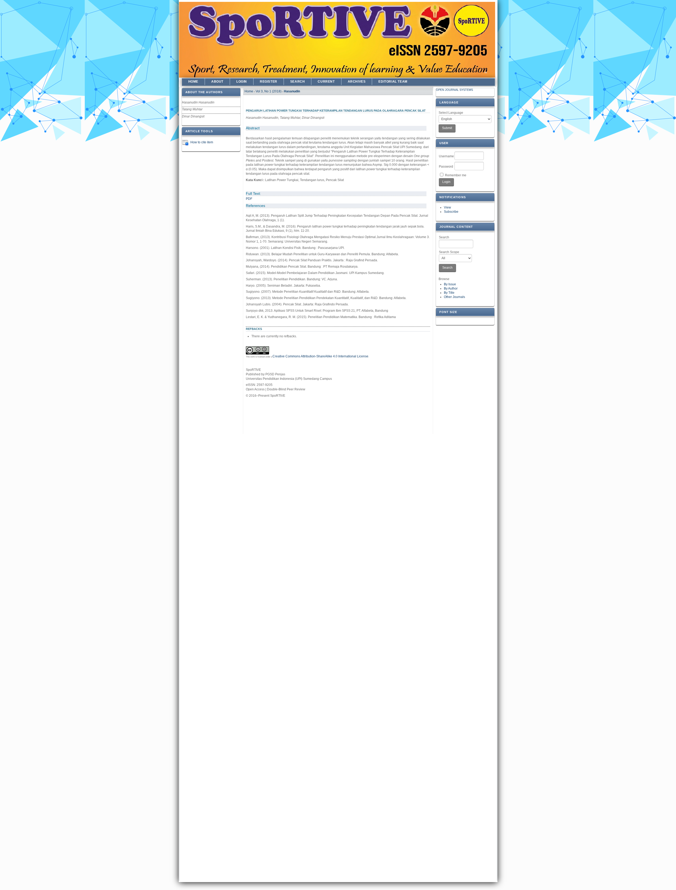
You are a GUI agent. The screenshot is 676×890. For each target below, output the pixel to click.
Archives (357, 81)
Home (193, 81)
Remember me (455, 175)
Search (444, 237)
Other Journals (454, 297)
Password (446, 166)
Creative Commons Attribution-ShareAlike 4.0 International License (320, 356)
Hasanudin (292, 91)
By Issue (450, 284)
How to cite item (201, 142)
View (447, 207)
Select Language (451, 113)
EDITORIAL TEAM (392, 81)
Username (446, 156)
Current (326, 81)
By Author (451, 288)
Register (268, 81)
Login (241, 81)
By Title (449, 293)
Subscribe (451, 212)
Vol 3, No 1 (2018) (268, 91)
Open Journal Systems (454, 89)
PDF (249, 199)
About (217, 81)
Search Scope (449, 252)
